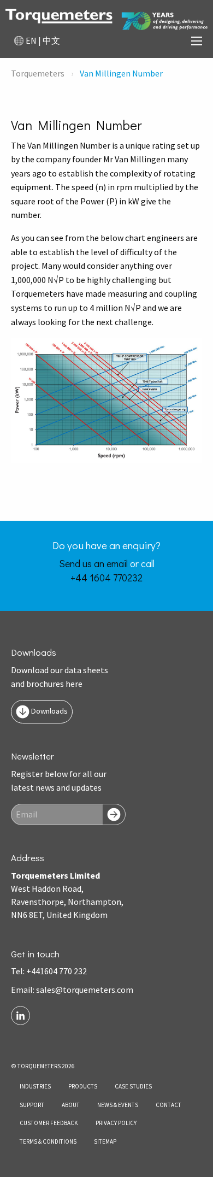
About (71, 1105)
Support (32, 1105)
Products (82, 1086)
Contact (168, 1105)
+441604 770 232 (56, 971)
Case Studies (133, 1086)
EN (31, 40)
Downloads (48, 711)
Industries (35, 1086)
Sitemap (105, 1141)
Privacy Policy (116, 1123)
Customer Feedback (49, 1123)
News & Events (117, 1105)
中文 (51, 40)
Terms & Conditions (48, 1141)
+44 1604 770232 (106, 577)
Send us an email (93, 563)
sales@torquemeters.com (84, 989)
